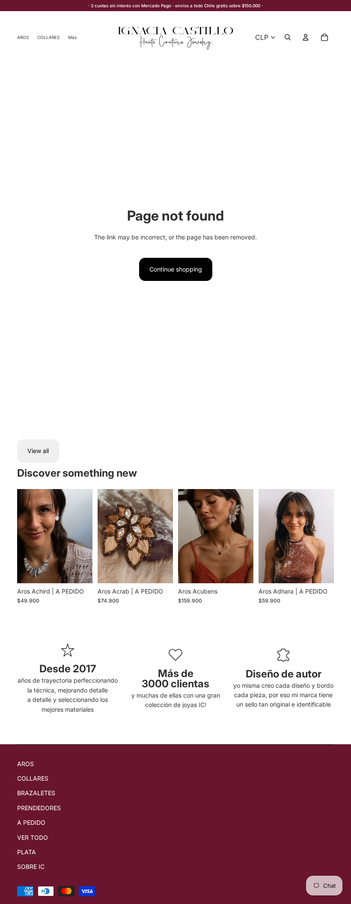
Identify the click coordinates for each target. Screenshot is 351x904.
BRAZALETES (36, 793)
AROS (25, 763)
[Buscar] (287, 37)
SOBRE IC (31, 866)
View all (38, 450)
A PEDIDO (31, 822)
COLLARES (32, 778)
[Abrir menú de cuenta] (305, 37)
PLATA (26, 852)
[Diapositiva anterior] (26, 536)
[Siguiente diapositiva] (83, 536)
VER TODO (32, 837)
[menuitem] (72, 37)
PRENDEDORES (39, 808)
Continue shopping (175, 269)
